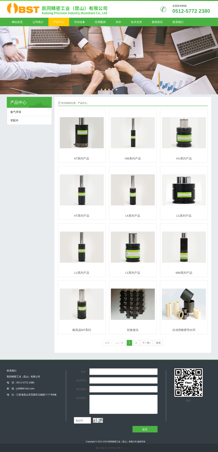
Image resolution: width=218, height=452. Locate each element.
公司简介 (38, 22)
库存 (118, 22)
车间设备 (79, 22)
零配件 (14, 120)
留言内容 (82, 398)
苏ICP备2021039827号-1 (109, 447)
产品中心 (58, 22)
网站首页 (17, 22)
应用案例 (100, 22)
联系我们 (178, 22)
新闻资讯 (157, 22)
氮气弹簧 (15, 112)
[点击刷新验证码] (98, 420)
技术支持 (136, 22)
